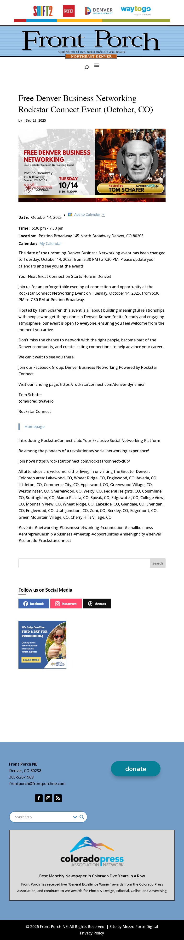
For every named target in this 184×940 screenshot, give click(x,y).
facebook (37, 603)
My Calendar (50, 243)
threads (100, 603)
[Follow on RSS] (58, 798)
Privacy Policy (92, 933)
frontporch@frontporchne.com (37, 783)
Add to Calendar (87, 214)
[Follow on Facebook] (39, 798)
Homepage (34, 426)
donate (135, 768)
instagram (69, 603)
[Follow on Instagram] (48, 798)
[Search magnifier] (81, 817)
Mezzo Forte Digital (140, 926)
